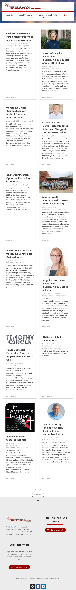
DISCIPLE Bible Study (13, 448)
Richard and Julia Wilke (50, 440)
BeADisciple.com (48, 69)
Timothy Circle (11, 46)
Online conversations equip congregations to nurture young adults (19, 37)
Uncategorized (24, 46)
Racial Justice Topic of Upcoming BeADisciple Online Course (19, 254)
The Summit (60, 209)
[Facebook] (38, 586)
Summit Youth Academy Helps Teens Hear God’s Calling (55, 200)
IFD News (24, 44)
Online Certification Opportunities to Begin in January (19, 178)
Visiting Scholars (60, 296)
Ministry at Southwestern (51, 348)
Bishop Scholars (47, 346)
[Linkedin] (43, 586)
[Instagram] (32, 586)
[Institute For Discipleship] (38, 6)
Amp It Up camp (48, 209)
